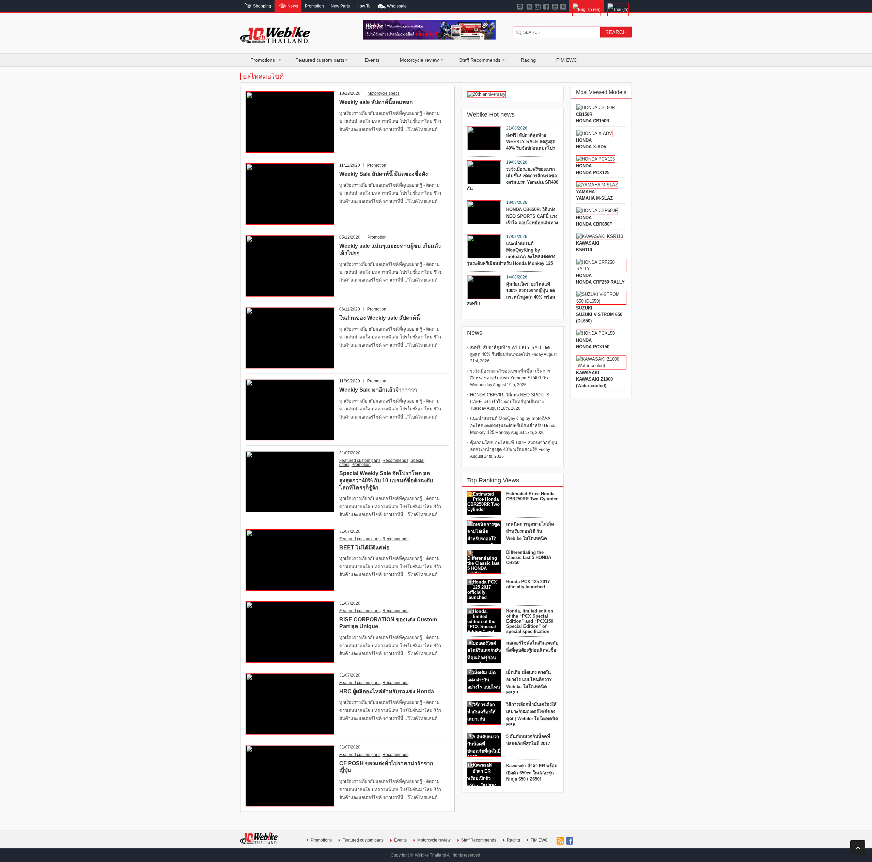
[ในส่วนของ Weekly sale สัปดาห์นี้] (290, 337)
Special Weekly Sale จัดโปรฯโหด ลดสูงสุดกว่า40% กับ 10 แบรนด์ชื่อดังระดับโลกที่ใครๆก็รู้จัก (386, 480)
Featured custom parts (319, 60)
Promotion (376, 165)
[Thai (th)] (618, 6)
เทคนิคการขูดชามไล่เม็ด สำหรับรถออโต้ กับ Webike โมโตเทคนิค (530, 531)
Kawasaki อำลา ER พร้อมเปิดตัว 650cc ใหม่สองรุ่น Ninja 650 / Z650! (532, 772)
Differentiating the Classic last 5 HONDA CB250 (528, 557)
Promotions (262, 60)
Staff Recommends (479, 60)
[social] (529, 6)
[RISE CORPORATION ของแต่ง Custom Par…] (290, 632)
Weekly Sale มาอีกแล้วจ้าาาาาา (378, 390)
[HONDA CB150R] (595, 107)
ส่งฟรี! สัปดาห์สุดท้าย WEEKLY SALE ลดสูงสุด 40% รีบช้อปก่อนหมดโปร (530, 142)
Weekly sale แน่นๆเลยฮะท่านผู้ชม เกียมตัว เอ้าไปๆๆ (390, 249)
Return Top (857, 847)
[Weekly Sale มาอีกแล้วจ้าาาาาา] (290, 409)
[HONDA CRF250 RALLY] (601, 268)
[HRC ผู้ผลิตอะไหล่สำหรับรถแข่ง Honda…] (290, 704)
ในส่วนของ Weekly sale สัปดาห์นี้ (379, 318)
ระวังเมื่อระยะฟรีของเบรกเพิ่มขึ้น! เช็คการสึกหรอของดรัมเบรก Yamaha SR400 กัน (512, 179)
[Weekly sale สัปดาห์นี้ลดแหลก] (290, 122)
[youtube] (555, 6)
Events (372, 60)
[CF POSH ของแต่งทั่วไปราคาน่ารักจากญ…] (290, 775)
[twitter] (563, 6)
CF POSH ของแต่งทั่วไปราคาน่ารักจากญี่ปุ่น (386, 766)
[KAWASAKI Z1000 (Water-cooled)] (601, 365)
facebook (569, 841)
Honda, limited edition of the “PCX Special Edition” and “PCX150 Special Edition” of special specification (529, 621)
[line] (521, 6)
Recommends (395, 460)
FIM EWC (566, 60)
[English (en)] (586, 6)
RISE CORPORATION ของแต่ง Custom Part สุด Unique (388, 623)
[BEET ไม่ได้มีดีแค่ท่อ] (290, 560)
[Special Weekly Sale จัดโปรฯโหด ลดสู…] (290, 481)
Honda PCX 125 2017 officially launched (528, 584)
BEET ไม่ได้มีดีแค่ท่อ (364, 547)
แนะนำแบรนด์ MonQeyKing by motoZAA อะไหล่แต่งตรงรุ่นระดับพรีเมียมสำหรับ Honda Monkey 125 (511, 253)
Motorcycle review (419, 60)
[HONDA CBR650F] (597, 210)
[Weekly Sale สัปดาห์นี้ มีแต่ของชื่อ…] (290, 194)
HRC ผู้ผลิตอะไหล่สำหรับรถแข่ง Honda (386, 691)
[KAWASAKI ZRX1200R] (599, 236)
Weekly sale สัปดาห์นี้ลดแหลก (376, 102)
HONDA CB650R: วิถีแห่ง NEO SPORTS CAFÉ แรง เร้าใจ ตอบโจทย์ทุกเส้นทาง (532, 216)
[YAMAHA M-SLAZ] (597, 184)
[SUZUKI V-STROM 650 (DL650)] (601, 301)
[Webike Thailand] (275, 40)
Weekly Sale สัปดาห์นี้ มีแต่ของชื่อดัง (383, 174)
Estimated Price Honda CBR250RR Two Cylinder (532, 496)
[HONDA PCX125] (595, 159)
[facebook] (546, 6)
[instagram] (538, 6)
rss (560, 841)
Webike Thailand (430, 855)
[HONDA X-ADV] (594, 133)
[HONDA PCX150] (595, 333)
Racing (528, 60)
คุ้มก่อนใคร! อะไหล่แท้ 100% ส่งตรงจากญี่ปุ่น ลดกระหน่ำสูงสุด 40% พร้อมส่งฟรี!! (511, 294)
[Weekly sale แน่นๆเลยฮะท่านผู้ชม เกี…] (290, 266)
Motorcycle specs (384, 93)
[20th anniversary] (486, 94)
